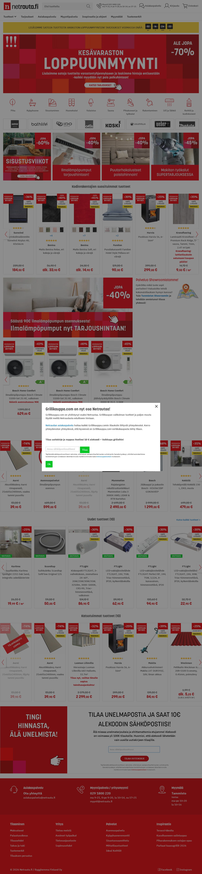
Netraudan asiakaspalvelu (60, 425)
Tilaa (85, 449)
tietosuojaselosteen (104, 457)
